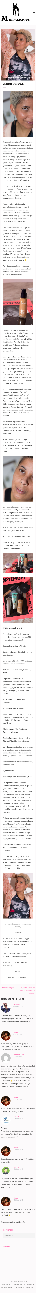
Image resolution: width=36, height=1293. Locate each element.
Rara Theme (8, 1287)
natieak (16, 1117)
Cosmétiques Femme (19, 77)
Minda (16, 1032)
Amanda (22, 75)
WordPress (29, 1287)
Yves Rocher (7, 195)
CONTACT (7, 1246)
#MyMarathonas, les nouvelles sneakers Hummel (27, 991)
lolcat (5, 448)
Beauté (10, 77)
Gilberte (17, 1004)
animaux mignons (21, 448)
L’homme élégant (7, 988)
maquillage (31, 77)
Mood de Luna (19, 1055)
